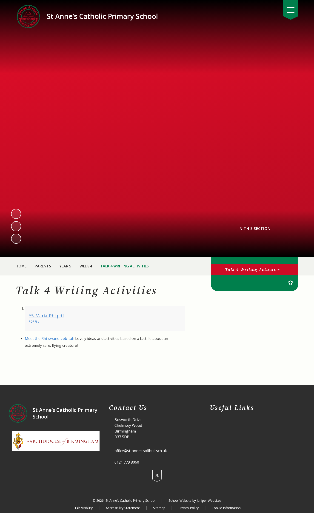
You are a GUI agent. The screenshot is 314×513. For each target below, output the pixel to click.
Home (21, 266)
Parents (43, 266)
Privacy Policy (188, 508)
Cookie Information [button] (226, 508)
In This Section (255, 228)
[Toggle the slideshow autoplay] (16, 239)
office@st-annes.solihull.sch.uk (140, 450)
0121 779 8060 (126, 462)
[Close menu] (290, 10)
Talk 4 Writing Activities (124, 266)
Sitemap (159, 508)
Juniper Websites (209, 500)
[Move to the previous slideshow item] (16, 214)
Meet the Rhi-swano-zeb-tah (50, 338)
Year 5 (65, 266)
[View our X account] (157, 476)
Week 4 (86, 266)
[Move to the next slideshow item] (16, 226)
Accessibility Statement (123, 508)
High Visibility (83, 508)
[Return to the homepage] (28, 16)
